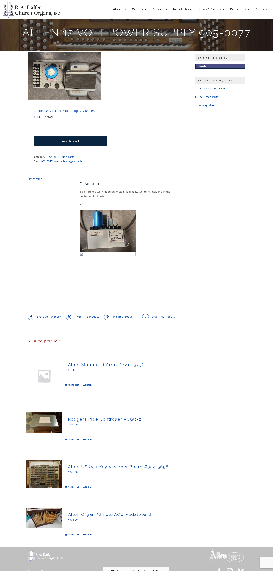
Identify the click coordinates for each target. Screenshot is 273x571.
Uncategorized (206, 105)
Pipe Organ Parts (207, 97)
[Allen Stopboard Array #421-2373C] (44, 376)
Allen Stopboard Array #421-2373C (106, 364)
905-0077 (47, 161)
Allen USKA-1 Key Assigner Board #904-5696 (118, 466)
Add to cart (70, 141)
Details (88, 384)
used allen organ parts (68, 161)
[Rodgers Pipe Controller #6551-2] (44, 422)
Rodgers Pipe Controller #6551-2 (104, 419)
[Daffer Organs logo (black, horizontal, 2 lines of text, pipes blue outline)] (32, 2)
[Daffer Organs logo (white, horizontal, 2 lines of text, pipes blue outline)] (46, 552)
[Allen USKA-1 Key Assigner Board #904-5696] (44, 474)
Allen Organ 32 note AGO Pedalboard (110, 514)
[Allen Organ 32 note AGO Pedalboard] (44, 518)
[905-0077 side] (64, 76)
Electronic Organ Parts (60, 157)
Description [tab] (35, 179)
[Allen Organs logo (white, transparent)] (227, 550)
